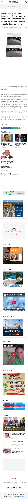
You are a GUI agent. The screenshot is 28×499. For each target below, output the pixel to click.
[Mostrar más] (21, 128)
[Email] (18, 128)
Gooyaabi (21, 496)
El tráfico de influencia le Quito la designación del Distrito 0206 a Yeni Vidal (17, 443)
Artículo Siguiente (22, 187)
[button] (2, 2)
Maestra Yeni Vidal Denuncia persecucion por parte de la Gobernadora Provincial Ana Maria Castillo (18, 435)
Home (5, 494)
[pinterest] (20, 488)
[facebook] (8, 488)
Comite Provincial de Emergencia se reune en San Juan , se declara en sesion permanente (18, 450)
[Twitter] (12, 128)
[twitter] (11, 488)
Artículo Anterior (5, 187)
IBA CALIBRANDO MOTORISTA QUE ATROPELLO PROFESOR (6, 144)
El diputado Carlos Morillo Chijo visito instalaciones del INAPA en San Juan (20, 144)
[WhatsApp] (15, 128)
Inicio (2, 11)
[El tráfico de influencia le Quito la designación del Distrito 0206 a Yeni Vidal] (7, 443)
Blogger (10, 496)
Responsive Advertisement (14, 6)
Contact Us (15, 494)
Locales (6, 11)
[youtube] (14, 488)
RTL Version (21, 494)
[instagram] (17, 488)
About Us (10, 494)
